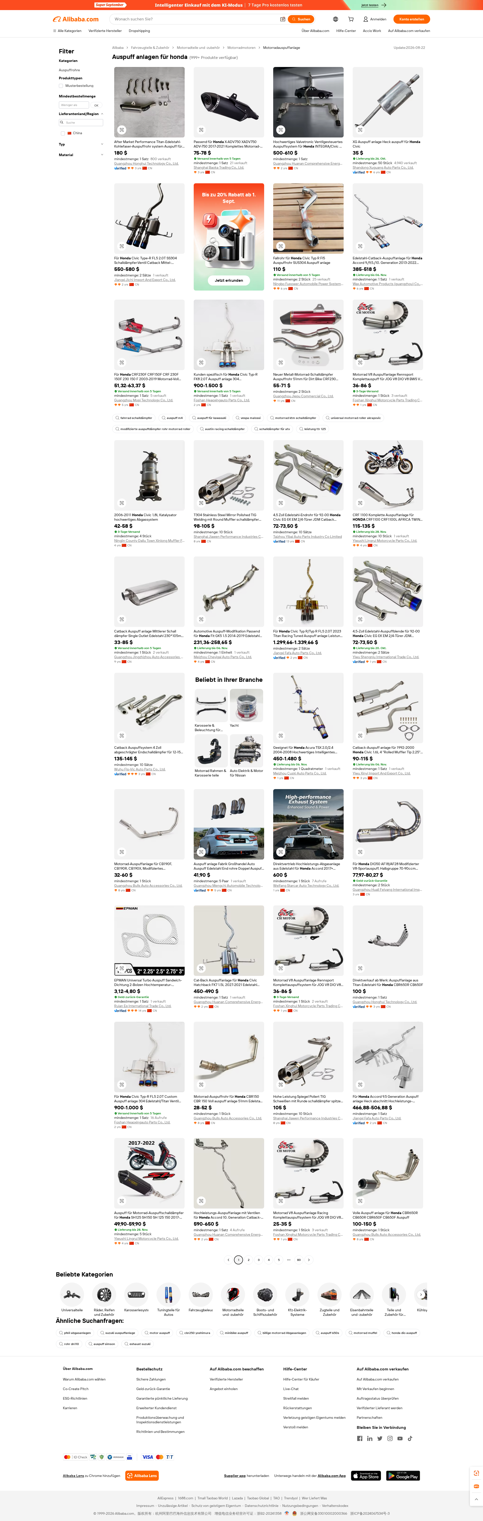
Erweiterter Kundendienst (156, 1408)
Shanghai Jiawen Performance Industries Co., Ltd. (229, 537)
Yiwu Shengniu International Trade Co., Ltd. (386, 657)
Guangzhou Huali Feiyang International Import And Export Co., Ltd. (388, 890)
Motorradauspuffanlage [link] (281, 48)
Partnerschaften (369, 1418)
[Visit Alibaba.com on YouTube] (400, 1438)
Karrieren (70, 1408)
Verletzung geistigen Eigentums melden (314, 1418)
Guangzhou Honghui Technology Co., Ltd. (146, 163)
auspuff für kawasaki (211, 418)
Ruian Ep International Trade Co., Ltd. (142, 1006)
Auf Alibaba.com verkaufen (378, 1379)
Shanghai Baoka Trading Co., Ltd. (219, 167)
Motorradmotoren (241, 48)
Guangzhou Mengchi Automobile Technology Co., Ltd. (229, 885)
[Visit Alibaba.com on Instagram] (390, 1438)
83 (299, 1260)
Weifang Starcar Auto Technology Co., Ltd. (306, 885)
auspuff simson (104, 1344)
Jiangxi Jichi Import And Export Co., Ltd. (145, 280)
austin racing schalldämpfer (225, 429)
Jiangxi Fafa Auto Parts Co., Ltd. (297, 653)
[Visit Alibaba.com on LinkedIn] (370, 1438)
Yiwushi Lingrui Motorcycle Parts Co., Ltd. (385, 541)
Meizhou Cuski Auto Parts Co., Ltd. (300, 773)
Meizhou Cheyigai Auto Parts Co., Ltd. (223, 657)
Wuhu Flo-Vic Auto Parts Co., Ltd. (140, 769)
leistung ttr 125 (315, 429)
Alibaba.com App (332, 1476)
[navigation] (81, 654)
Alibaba (118, 48)
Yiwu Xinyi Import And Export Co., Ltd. (382, 773)
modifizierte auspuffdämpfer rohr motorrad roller (155, 429)
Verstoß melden (295, 1427)
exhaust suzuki (140, 1344)
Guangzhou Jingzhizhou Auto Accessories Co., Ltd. (149, 657)
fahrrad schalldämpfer (136, 418)
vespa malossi (251, 418)
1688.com (185, 1498)
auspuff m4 (175, 418)
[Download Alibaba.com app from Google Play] (403, 1476)
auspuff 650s (330, 1333)
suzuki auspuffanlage (120, 1333)
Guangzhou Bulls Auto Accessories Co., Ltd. (148, 885)
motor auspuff (160, 1333)
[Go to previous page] (228, 1259)
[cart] (352, 20)
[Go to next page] (308, 1259)
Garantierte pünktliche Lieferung (162, 1398)
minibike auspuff (236, 1333)
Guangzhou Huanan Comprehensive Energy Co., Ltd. (308, 163)
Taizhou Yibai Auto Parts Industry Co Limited (307, 537)
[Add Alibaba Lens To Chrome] (142, 1476)
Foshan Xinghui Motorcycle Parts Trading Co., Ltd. (388, 400)
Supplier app (235, 1476)
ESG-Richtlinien (75, 1398)
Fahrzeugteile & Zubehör (150, 48)
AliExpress (165, 1498)
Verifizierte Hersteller (226, 1379)
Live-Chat (291, 1389)
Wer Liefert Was (314, 1498)
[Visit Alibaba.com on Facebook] (360, 1438)
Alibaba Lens (73, 1476)
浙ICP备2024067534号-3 (370, 1513)
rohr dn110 (71, 1344)
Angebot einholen (224, 1389)
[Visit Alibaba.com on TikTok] (410, 1438)
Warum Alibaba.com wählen (84, 1379)
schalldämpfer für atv (274, 429)
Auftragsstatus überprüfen (378, 1398)
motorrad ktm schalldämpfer (295, 418)
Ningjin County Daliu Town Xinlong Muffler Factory (149, 541)
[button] (283, 19)
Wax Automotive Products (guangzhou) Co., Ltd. (388, 284)
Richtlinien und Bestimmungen (160, 1432)
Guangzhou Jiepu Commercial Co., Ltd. (303, 396)
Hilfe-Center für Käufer (301, 1379)
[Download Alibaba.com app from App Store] (366, 1476)
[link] (476, 1473)
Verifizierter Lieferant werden (380, 1408)
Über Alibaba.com (78, 1369)
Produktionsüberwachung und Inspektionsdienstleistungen (160, 1420)
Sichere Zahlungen (151, 1379)
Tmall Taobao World (212, 1498)
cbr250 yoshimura (197, 1333)
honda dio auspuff (404, 1333)
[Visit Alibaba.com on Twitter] (380, 1438)
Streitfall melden (296, 1398)
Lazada (237, 1498)
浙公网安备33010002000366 (323, 1513)
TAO (276, 1498)
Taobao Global (258, 1498)
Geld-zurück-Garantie (153, 1389)
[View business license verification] (287, 1513)
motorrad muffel (365, 1333)
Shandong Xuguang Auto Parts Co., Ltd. (383, 167)
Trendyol (291, 1498)
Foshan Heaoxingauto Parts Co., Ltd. (222, 400)
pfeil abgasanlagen (77, 1333)
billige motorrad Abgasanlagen (284, 1333)
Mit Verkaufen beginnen (375, 1389)
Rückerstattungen (297, 1408)
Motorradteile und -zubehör (198, 48)
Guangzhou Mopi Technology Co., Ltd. (143, 400)
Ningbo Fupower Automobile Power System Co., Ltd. (308, 284)
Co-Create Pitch (76, 1389)
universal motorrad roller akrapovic (356, 418)
